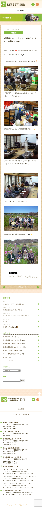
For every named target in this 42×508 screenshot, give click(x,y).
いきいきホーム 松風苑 (11, 431)
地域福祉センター (9, 337)
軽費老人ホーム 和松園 (10, 350)
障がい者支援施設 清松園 (11, 354)
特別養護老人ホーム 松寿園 (12, 340)
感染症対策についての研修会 (12, 310)
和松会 (5, 357)
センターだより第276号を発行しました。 (17, 315)
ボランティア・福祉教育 (21, 414)
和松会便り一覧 (21, 287)
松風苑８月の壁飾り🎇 (10, 327)
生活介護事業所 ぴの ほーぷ (12, 347)
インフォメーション (9, 361)
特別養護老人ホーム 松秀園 (12, 343)
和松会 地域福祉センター (11, 466)
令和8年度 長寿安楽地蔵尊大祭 (13, 304)
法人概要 (21, 409)
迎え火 (5, 321)
